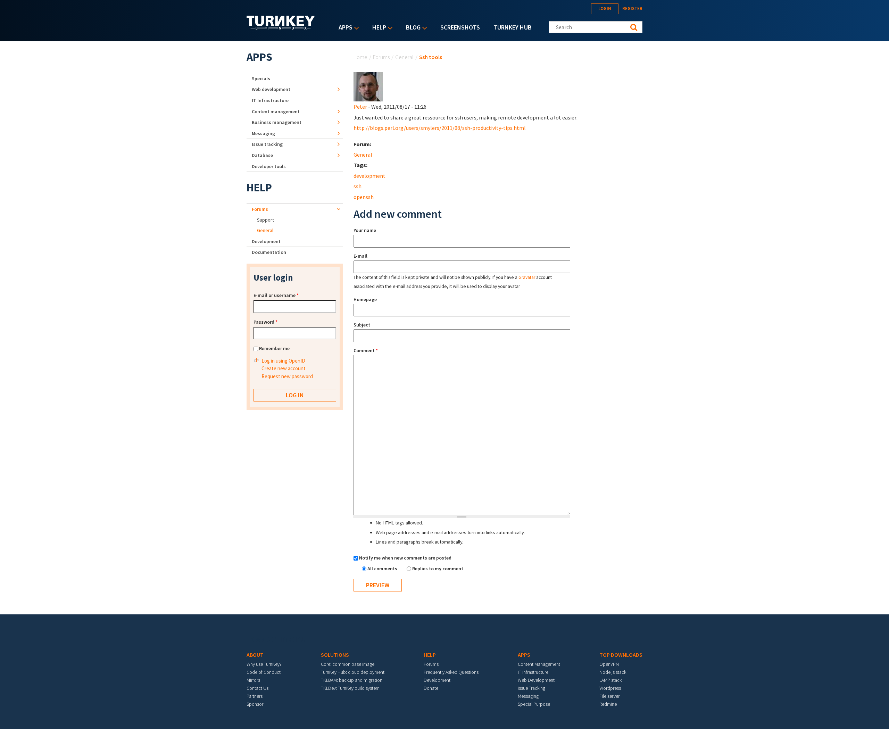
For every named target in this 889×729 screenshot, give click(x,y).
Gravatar (526, 277)
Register (632, 8)
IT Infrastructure (270, 100)
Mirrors (253, 680)
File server (609, 696)
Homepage (365, 299)
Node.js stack (612, 672)
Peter (360, 106)
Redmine (608, 704)
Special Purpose (534, 704)
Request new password (287, 376)
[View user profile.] (368, 86)
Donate (431, 688)
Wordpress (610, 688)
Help (377, 28)
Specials (261, 78)
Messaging (263, 133)
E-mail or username (276, 295)
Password (265, 322)
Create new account (283, 368)
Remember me (274, 348)
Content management (276, 111)
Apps (343, 28)
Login (604, 8)
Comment (366, 350)
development (369, 175)
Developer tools (269, 166)
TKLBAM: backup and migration (351, 680)
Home (360, 56)
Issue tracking (267, 144)
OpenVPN (609, 664)
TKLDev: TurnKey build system (350, 688)
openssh (364, 196)
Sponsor (255, 704)
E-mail (360, 256)
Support (265, 220)
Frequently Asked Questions (451, 672)
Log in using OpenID (283, 360)
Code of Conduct (264, 672)
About (255, 654)
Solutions (335, 654)
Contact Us (257, 688)
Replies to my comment (437, 568)
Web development (271, 89)
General (404, 56)
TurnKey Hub (512, 27)
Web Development (536, 680)
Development (266, 241)
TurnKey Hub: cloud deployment (352, 672)
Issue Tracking (531, 688)
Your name (365, 230)
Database (262, 155)
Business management (276, 122)
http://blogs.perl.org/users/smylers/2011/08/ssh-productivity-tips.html (440, 127)
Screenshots (460, 27)
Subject (362, 325)
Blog (411, 28)
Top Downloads (620, 654)
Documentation (269, 252)
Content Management (539, 664)
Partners (255, 696)
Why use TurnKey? (264, 664)
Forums (381, 56)
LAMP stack (610, 680)
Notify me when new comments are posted (405, 558)
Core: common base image (347, 664)
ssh (358, 186)
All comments (382, 568)
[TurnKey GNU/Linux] (281, 27)
